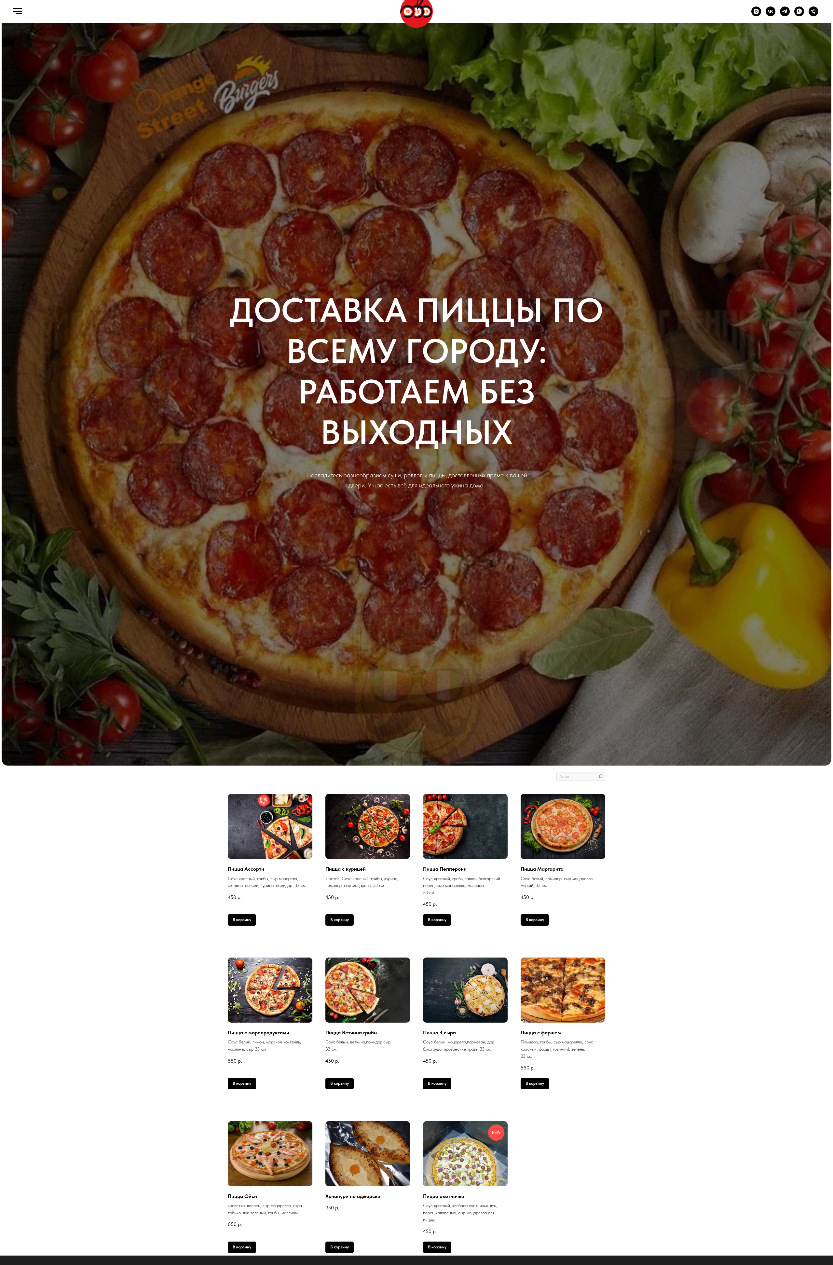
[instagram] (756, 14)
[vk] (770, 14)
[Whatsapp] (799, 14)
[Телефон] (813, 14)
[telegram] (785, 14)
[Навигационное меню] (17, 11)
